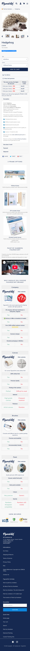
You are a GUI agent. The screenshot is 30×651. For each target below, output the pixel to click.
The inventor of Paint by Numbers (12, 597)
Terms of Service (7, 558)
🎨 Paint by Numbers (7, 9)
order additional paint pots (18, 134)
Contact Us (6, 574)
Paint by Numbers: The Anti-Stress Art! (13, 590)
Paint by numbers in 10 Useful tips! (12, 593)
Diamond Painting (8, 633)
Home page (6, 618)
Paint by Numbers (8, 629)
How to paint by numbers (10, 582)
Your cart (5, 621)
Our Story (5, 551)
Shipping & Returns (8, 554)
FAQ (4, 565)
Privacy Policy (7, 562)
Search (5, 625)
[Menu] (27, 3)
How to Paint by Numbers (20, 139)
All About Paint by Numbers (10, 586)
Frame (3, 62)
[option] (7, 36)
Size (3, 56)
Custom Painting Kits (8, 636)
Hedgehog (17, 9)
